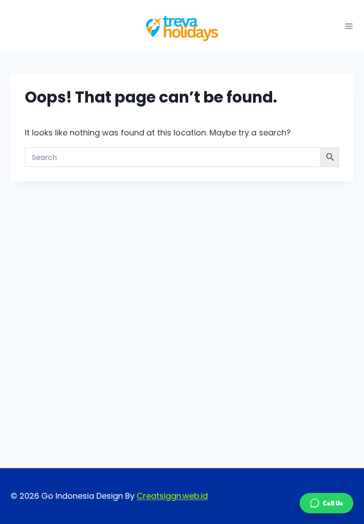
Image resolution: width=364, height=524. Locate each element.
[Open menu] (348, 26)
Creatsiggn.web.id (172, 495)
